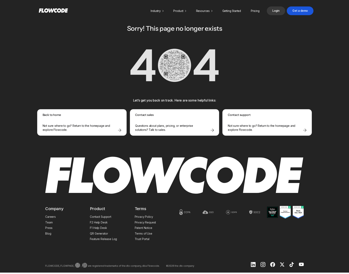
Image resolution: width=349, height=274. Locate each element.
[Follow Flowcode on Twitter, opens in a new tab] (282, 265)
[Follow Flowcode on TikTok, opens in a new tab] (291, 265)
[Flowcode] (174, 176)
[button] (157, 10)
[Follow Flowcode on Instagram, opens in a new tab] (263, 265)
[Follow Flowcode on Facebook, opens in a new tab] (272, 265)
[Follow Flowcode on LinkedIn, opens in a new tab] (253, 265)
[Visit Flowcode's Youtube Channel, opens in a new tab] (301, 265)
